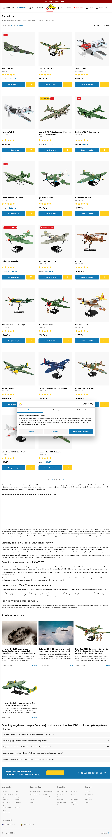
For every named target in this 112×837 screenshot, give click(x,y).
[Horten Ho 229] (19, 49)
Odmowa (31, 431)
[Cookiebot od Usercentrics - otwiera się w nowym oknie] (84, 404)
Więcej (34, 665)
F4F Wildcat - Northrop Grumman (52, 388)
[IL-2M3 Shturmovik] (92, 178)
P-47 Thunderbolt (45, 325)
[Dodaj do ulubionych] (30, 84)
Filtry (98, 26)
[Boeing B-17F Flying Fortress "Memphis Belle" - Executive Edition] (55, 112)
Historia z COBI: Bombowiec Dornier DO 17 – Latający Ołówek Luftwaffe (18, 704)
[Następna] (63, 479)
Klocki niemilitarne (38, 7)
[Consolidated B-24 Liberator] (19, 178)
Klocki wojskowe (21, 7)
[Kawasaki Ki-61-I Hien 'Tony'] (19, 305)
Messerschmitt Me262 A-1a (49, 452)
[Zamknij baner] (92, 404)
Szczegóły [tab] (56, 410)
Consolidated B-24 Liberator (13, 198)
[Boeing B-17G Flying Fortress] (92, 112)
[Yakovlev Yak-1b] (19, 112)
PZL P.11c (78, 261)
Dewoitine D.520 (82, 325)
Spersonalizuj (55, 431)
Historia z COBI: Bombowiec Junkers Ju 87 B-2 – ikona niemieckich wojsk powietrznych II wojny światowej (91, 651)
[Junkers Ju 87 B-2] (55, 49)
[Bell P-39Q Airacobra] (19, 241)
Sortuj (108, 26)
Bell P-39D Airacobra (47, 261)
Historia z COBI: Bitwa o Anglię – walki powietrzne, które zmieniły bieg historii (54, 650)
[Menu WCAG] (59, 7)
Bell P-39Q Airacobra (10, 261)
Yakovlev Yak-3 (81, 68)
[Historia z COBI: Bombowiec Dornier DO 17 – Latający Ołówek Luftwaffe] (19, 687)
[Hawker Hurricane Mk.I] (92, 369)
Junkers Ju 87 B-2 (46, 68)
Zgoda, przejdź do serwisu (81, 431)
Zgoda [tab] (30, 410)
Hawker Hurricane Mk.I (84, 388)
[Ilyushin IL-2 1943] (55, 178)
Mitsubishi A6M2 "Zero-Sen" (13, 452)
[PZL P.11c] (92, 241)
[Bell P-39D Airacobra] (55, 241)
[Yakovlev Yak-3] (92, 49)
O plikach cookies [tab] (82, 410)
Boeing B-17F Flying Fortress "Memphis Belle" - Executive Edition (54, 133)
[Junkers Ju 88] (19, 369)
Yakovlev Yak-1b (8, 132)
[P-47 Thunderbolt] (55, 305)
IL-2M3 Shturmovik (83, 198)
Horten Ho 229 (8, 68)
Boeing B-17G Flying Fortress (87, 132)
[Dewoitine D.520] (92, 305)
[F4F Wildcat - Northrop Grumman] (55, 369)
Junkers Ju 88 (8, 388)
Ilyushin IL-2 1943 (45, 198)
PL (106, 7)
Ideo (108, 833)
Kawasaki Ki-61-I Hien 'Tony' (13, 325)
